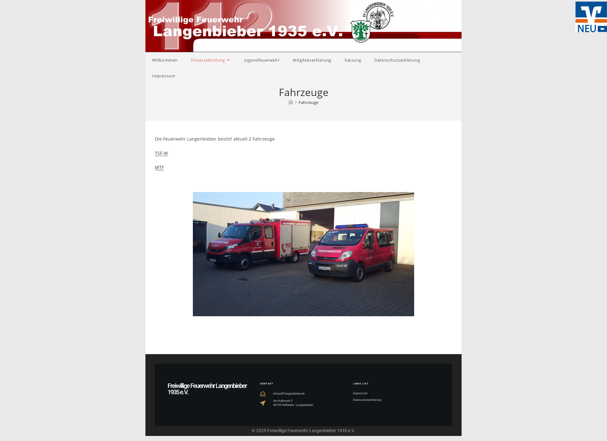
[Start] (291, 102)
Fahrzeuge (308, 102)
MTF (159, 167)
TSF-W (161, 153)
